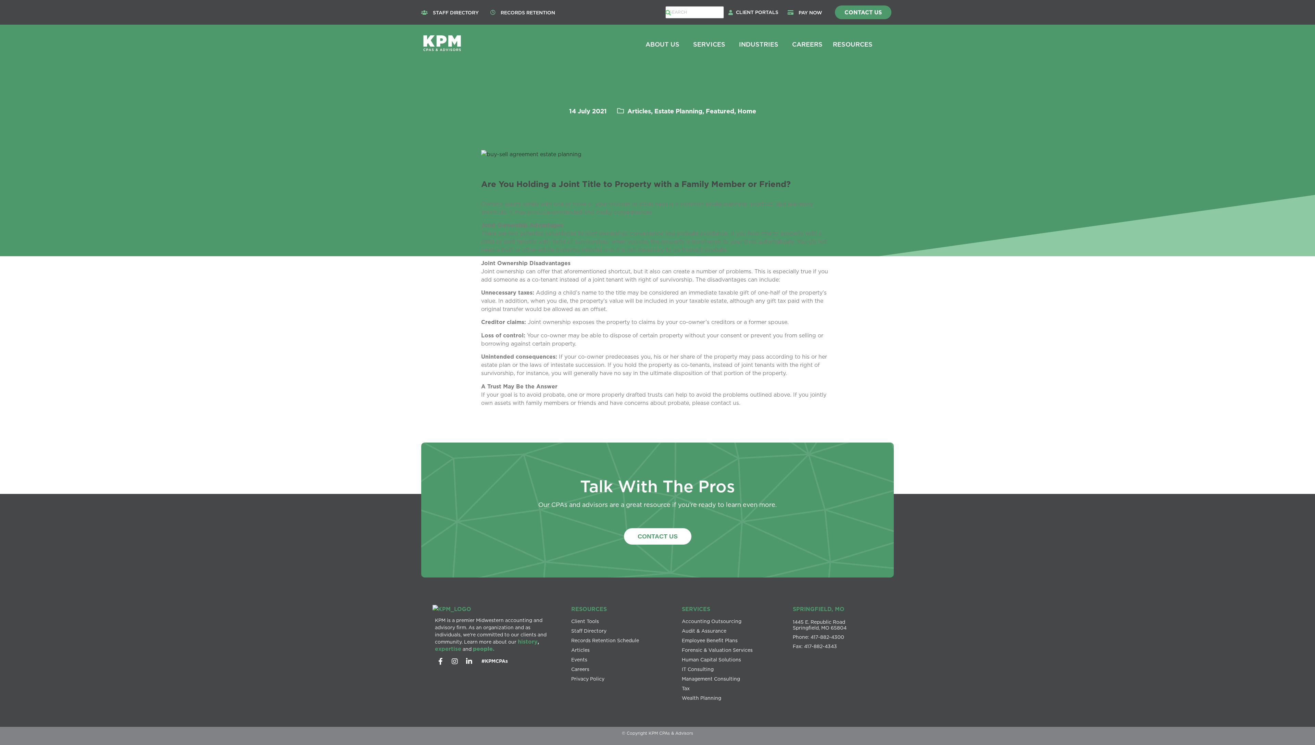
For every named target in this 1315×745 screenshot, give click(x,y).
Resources (853, 44)
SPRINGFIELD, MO (818, 609)
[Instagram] (454, 661)
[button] (759, 12)
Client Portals (757, 12)
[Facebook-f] (440, 661)
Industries (758, 44)
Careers (807, 44)
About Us (662, 44)
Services (709, 44)
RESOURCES (589, 609)
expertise (448, 649)
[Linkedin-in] (469, 661)
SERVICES (696, 609)
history (528, 641)
